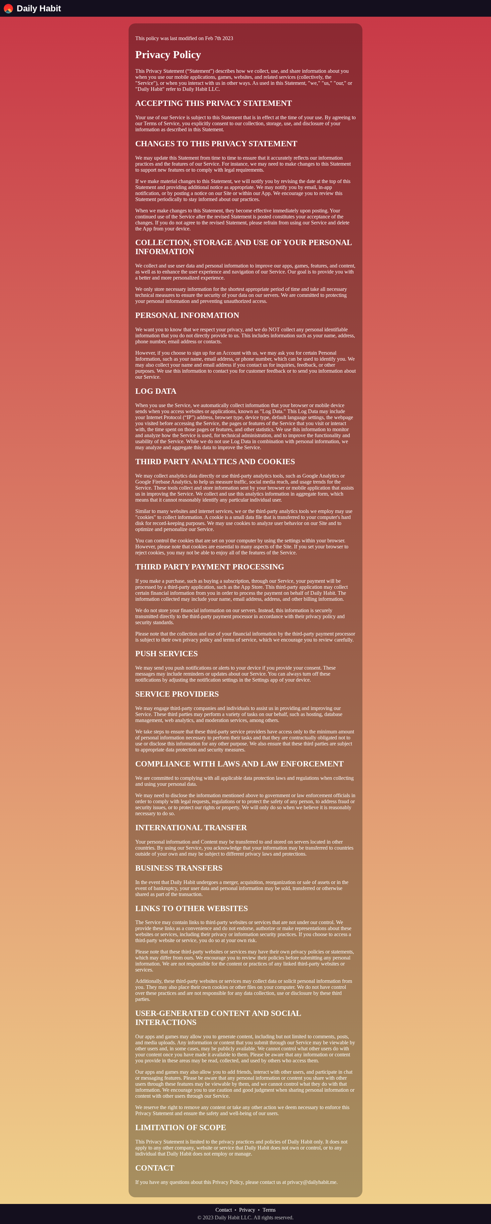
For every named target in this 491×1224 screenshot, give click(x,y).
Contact (223, 1210)
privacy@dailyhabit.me (311, 1182)
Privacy (247, 1210)
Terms (269, 1210)
